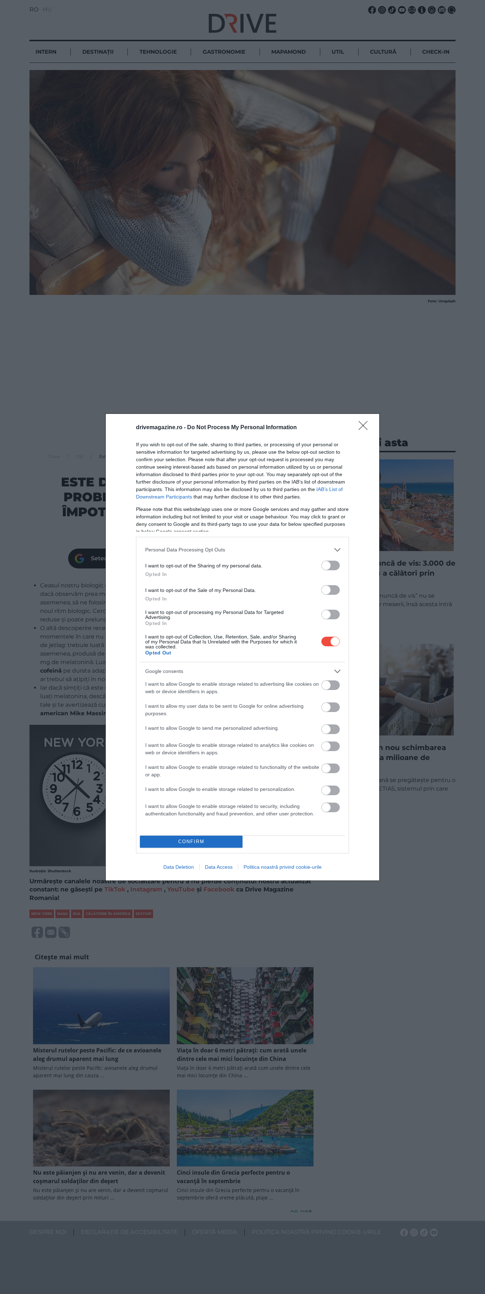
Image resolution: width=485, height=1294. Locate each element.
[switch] (330, 565)
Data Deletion (178, 867)
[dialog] (242, 647)
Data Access (219, 867)
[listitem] (242, 550)
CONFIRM (191, 841)
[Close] (365, 428)
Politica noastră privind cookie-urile (283, 867)
